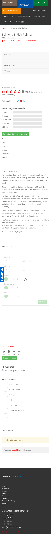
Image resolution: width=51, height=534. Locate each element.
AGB (3, 505)
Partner (4, 493)
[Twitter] (18, 101)
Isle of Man (39, 3)
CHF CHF (7, 22)
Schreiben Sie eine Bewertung (15, 134)
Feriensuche (40, 16)
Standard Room (8, 347)
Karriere (4, 498)
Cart (19, 22)
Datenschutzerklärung (8, 501)
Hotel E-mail (7, 41)
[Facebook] (15, 101)
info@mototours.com (11, 531)
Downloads (5, 496)
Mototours (8, 3)
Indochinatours (10, 11)
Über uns (4, 491)
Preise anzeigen (9, 358)
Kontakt (4, 486)
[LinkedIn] (24, 101)
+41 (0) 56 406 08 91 (11, 527)
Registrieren (24, 16)
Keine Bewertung (8, 95)
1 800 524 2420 (31, 41)
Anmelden (8, 16)
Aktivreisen (24, 5)
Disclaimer (5, 503)
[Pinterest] (21, 101)
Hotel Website (19, 41)
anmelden (16, 450)
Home (4, 28)
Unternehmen (39, 11)
